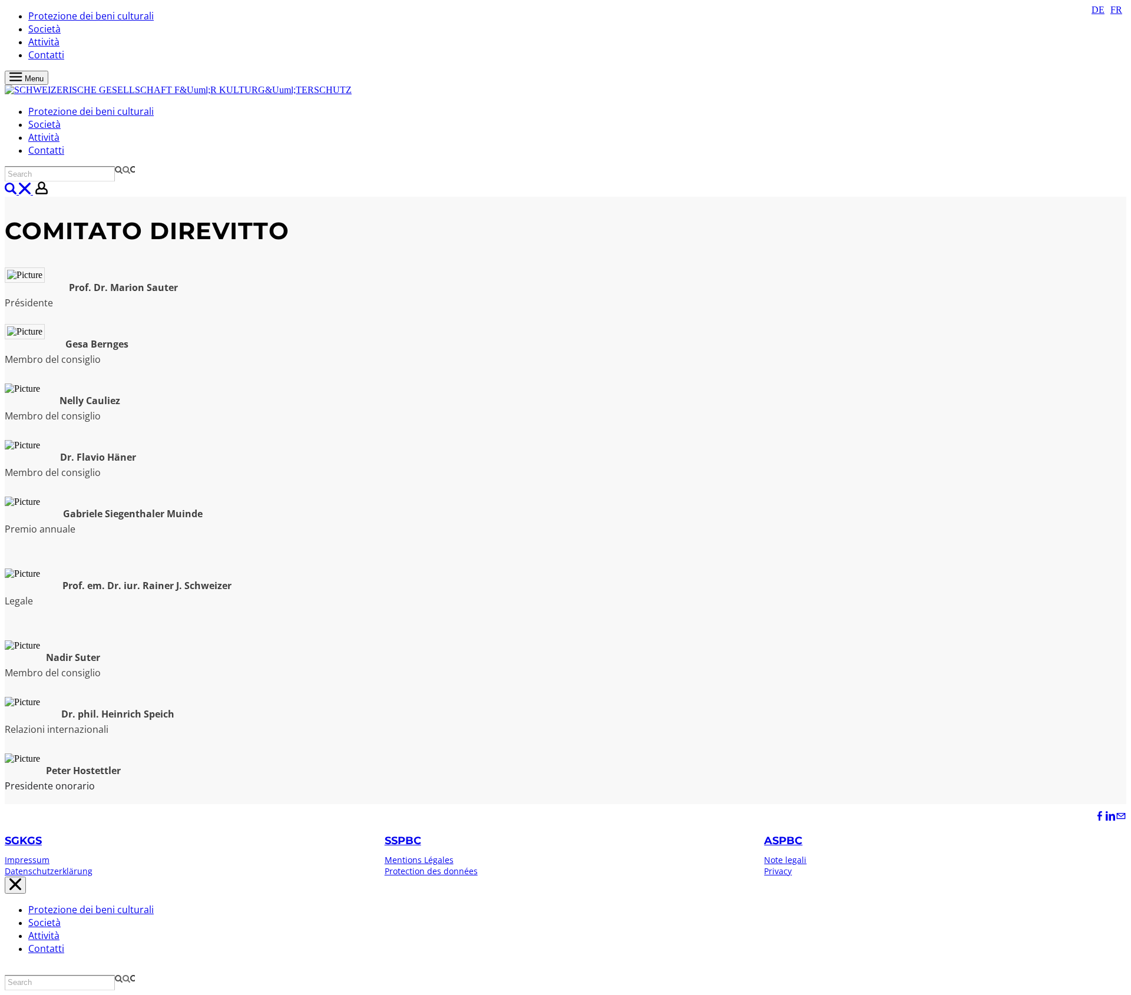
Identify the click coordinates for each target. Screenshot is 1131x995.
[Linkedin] (1110, 816)
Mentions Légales (419, 859)
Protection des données (431, 871)
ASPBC (783, 840)
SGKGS (23, 840)
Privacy (778, 871)
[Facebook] (1099, 816)
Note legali (785, 859)
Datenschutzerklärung (48, 871)
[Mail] (1121, 816)
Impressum (27, 859)
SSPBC (403, 840)
